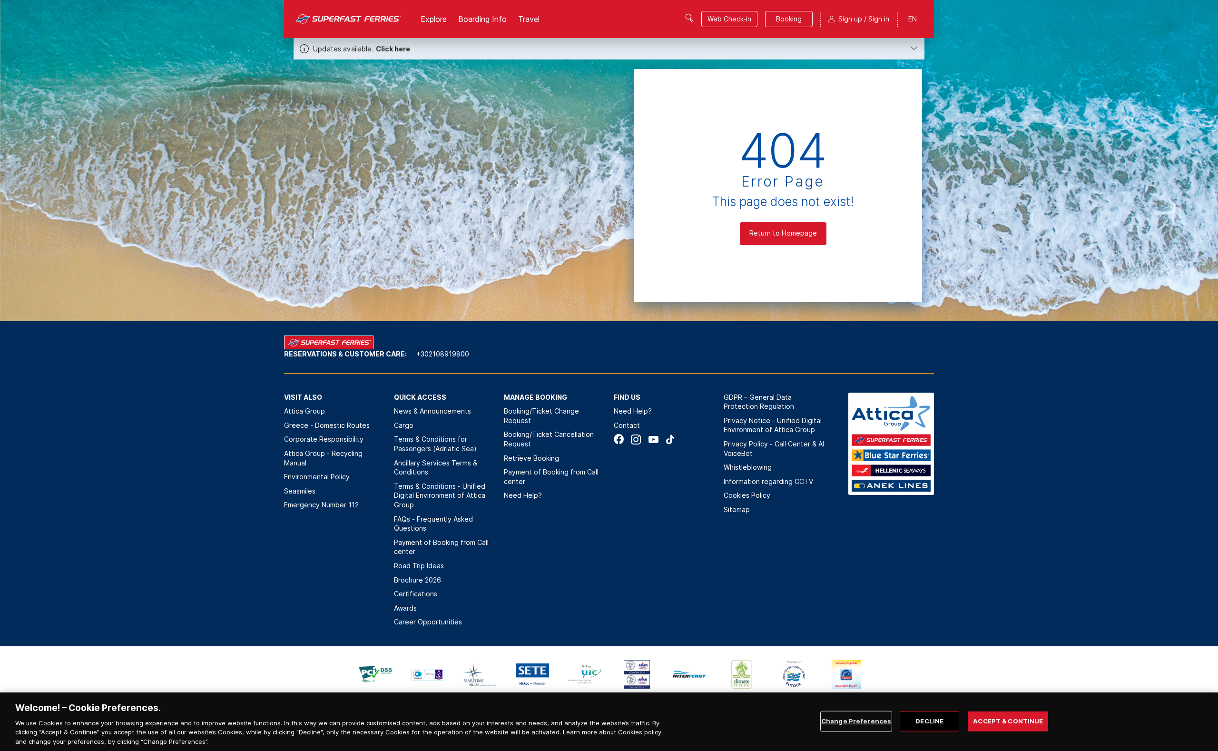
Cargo (403, 425)
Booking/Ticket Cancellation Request (549, 439)
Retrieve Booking (531, 458)
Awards (405, 608)
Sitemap (737, 509)
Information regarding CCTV (768, 481)
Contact (627, 425)
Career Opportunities (428, 622)
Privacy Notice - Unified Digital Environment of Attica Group (773, 425)
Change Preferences (856, 721)
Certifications (415, 594)
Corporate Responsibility (323, 439)
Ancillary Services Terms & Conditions (435, 467)
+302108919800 (442, 354)
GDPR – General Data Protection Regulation (759, 402)
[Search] (689, 18)
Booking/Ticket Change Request (541, 416)
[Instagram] (636, 440)
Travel (529, 19)
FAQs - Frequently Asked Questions (433, 524)
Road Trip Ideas (419, 566)
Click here (393, 49)
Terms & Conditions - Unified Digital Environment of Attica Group (439, 495)
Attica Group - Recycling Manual (323, 458)
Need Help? (523, 495)
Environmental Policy (317, 477)
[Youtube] (653, 440)
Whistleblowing (748, 467)
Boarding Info (482, 19)
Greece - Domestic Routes (327, 425)
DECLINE (929, 721)
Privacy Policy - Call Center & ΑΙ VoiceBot (774, 448)
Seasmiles (299, 491)
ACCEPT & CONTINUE (1008, 721)
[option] (375, 674)
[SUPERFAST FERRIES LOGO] (348, 19)
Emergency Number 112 (321, 505)
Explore (434, 19)
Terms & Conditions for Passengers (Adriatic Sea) (435, 444)
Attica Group (304, 411)
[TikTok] (670, 440)
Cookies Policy (747, 495)
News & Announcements (432, 411)
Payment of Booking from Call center (441, 547)
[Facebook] (619, 440)
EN (912, 19)
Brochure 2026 (417, 580)
